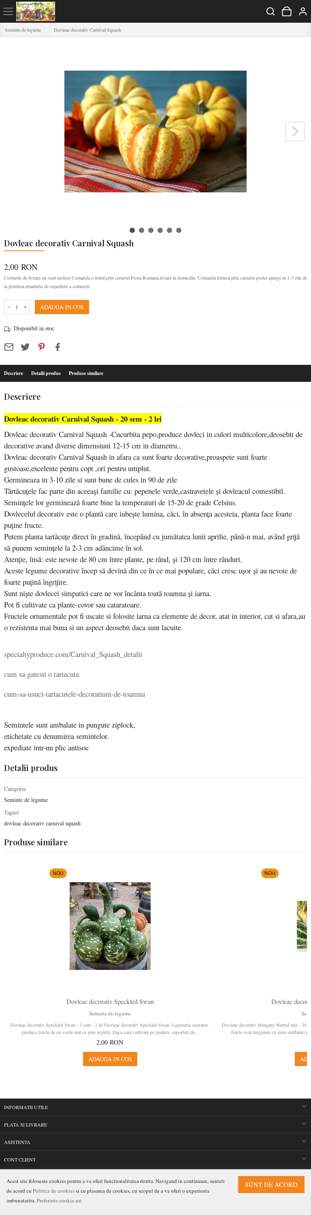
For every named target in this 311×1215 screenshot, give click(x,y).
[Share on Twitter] (25, 347)
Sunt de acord (271, 1184)
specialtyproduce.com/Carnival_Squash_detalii (73, 654)
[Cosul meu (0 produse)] (287, 11)
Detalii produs (46, 373)
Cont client (20, 1159)
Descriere (13, 373)
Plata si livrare (25, 1124)
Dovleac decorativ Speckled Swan (110, 1001)
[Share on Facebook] (57, 347)
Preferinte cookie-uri (59, 1200)
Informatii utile (26, 1107)
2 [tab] (141, 230)
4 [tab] (160, 230)
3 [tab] (150, 230)
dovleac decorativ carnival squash (42, 823)
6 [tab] (178, 230)
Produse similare (86, 373)
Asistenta (17, 1142)
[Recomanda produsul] (9, 347)
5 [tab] (169, 230)
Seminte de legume (23, 29)
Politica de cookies (54, 1190)
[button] (303, 11)
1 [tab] (132, 230)
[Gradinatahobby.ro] (35, 11)
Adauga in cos (62, 307)
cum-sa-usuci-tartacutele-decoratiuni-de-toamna (74, 694)
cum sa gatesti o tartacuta (44, 674)
